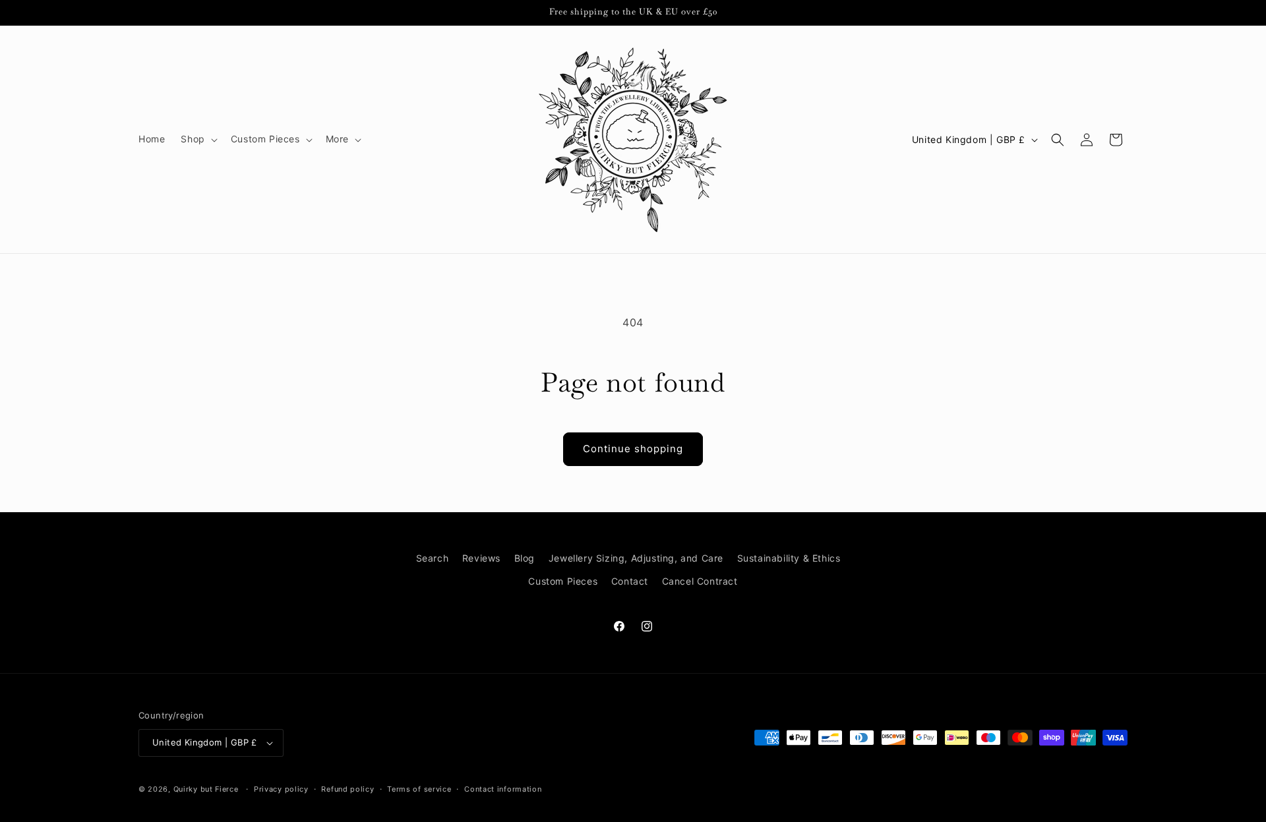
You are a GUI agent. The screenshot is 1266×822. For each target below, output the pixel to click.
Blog (524, 558)
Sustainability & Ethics (789, 558)
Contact (629, 581)
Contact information (502, 789)
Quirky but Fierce (206, 789)
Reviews (481, 558)
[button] (197, 139)
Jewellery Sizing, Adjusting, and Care (636, 558)
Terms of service (419, 789)
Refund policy (347, 789)
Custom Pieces (562, 581)
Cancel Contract (700, 581)
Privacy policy (281, 789)
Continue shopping (633, 448)
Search (432, 558)
